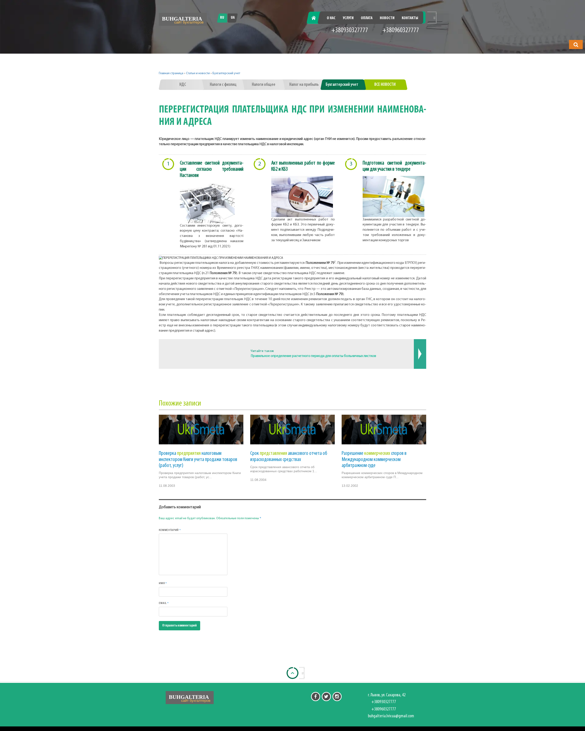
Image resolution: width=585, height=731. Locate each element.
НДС (182, 84)
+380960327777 (400, 30)
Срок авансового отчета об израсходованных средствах (288, 456)
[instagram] (337, 696)
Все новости (385, 84)
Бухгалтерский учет (226, 73)
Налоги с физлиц (223, 84)
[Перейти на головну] (183, 19)
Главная (316, 18)
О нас (331, 18)
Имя (163, 583)
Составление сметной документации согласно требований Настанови (211, 169)
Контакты (410, 18)
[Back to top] (292, 673)
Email (164, 603)
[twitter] (326, 696)
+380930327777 (349, 30)
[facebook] (315, 696)
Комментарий (170, 530)
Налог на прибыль (304, 84)
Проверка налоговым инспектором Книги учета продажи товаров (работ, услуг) (198, 459)
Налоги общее (263, 84)
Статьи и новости (198, 73)
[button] (576, 44)
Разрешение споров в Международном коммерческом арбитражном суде (374, 459)
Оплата (366, 18)
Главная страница (171, 73)
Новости (387, 18)
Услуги (348, 18)
